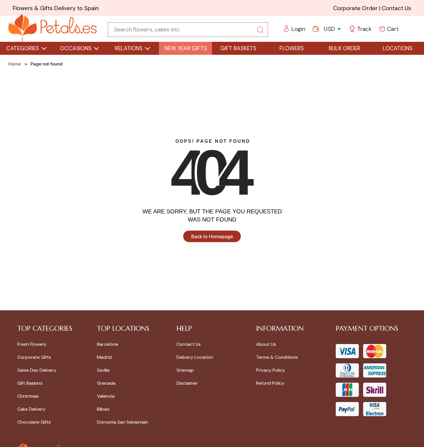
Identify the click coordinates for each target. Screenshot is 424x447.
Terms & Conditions (277, 357)
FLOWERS (291, 48)
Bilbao (103, 409)
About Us (266, 344)
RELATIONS (128, 48)
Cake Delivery (31, 409)
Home (14, 64)
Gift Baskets (30, 383)
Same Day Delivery (36, 370)
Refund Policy (270, 383)
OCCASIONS (75, 48)
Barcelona (107, 344)
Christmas (28, 396)
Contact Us (396, 8)
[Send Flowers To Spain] (52, 29)
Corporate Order (355, 8)
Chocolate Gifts (34, 422)
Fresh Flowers (31, 344)
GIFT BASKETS (238, 48)
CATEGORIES (22, 48)
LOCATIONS (397, 48)
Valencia (106, 396)
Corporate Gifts (34, 357)
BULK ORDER (344, 48)
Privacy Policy (270, 370)
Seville (103, 370)
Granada (106, 383)
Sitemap (185, 370)
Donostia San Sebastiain (122, 422)
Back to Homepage (212, 236)
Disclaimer (187, 383)
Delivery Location (195, 357)
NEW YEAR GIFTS (185, 48)
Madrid (104, 357)
